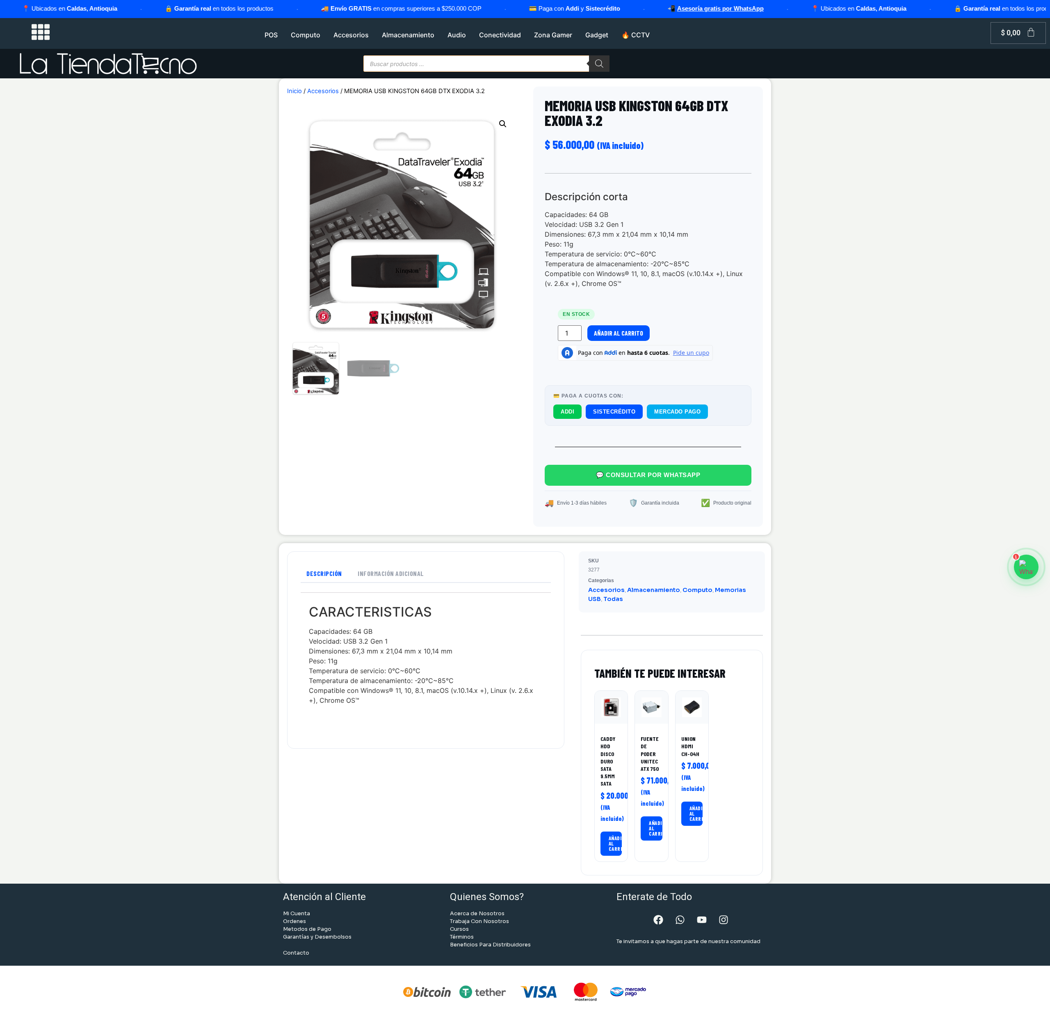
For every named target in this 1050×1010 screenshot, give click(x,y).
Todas (613, 599)
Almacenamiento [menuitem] (408, 35)
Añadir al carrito (618, 333)
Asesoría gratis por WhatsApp (670, 8)
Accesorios (323, 91)
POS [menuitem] (271, 35)
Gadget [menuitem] (596, 35)
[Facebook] (658, 920)
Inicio (294, 91)
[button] (502, 124)
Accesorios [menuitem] (351, 35)
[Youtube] (702, 920)
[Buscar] (599, 63)
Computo (697, 590)
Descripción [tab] (324, 573)
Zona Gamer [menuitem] (553, 35)
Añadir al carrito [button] (615, 843)
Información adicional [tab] (391, 573)
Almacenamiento (653, 590)
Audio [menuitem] (456, 35)
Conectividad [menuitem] (500, 35)
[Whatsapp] (680, 920)
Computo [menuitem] (305, 35)
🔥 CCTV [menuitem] (635, 35)
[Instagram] (723, 920)
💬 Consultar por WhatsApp (648, 474)
